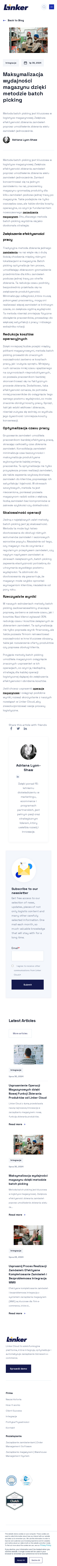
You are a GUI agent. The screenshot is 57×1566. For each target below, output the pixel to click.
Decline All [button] (36, 1560)
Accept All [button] (21, 1560)
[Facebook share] (11, 728)
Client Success (14, 1410)
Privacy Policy (45, 1545)
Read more (16, 1124)
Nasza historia (13, 1399)
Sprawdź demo (18, 1368)
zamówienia (10, 252)
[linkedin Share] (25, 728)
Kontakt (10, 1427)
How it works (13, 1405)
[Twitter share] (18, 728)
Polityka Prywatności (17, 1422)
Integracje (11, 1416)
